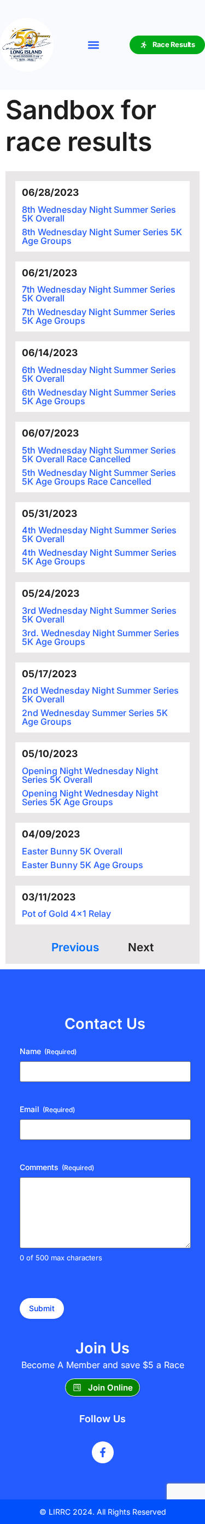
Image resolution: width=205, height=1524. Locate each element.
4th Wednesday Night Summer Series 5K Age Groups (99, 557)
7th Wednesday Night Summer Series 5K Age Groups (98, 316)
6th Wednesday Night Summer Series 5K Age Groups (99, 396)
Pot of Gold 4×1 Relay (66, 913)
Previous (75, 947)
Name (48, 1051)
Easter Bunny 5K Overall (72, 851)
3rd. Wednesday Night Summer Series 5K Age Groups (100, 637)
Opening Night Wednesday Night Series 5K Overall (90, 775)
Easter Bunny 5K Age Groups (82, 864)
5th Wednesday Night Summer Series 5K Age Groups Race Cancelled (99, 477)
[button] (94, 45)
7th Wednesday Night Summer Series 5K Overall (98, 294)
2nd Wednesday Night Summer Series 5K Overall (100, 695)
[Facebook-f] (103, 1452)
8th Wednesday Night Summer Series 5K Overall (99, 214)
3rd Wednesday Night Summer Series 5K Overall (99, 615)
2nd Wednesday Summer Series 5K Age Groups (95, 717)
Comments (57, 1167)
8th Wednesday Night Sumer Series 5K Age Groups (102, 236)
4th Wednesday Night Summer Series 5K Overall (99, 534)
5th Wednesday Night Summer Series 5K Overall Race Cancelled (99, 454)
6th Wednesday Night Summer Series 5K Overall (99, 374)
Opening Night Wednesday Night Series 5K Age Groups (90, 797)
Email (47, 1109)
